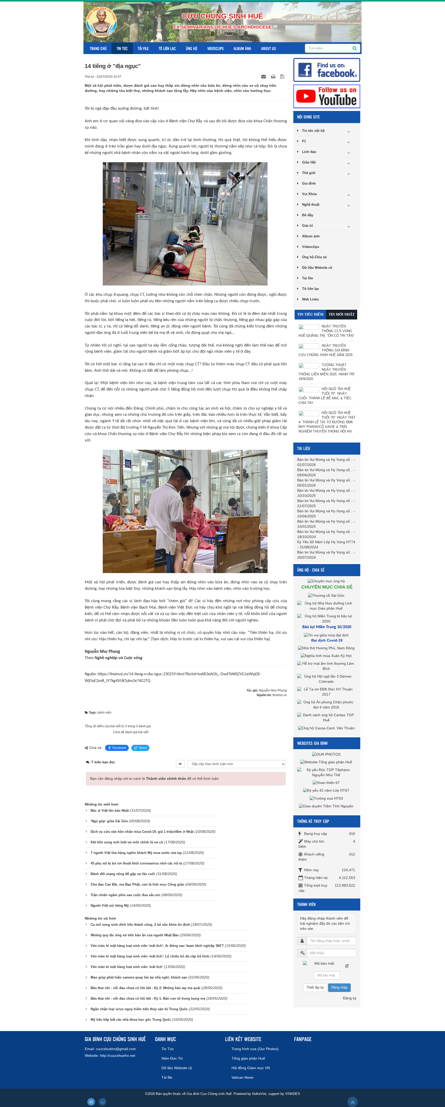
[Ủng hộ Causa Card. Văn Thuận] (327, 728)
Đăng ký (349, 998)
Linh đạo (309, 152)
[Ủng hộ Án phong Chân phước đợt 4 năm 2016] (326, 705)
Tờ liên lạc (167, 48)
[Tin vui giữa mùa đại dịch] (327, 635)
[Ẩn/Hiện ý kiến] (180, 764)
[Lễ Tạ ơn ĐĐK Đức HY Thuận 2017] (326, 692)
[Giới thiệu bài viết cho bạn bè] (264, 76)
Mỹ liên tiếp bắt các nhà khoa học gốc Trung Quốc (131, 1020)
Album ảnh (242, 48)
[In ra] (274, 76)
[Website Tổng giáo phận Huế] (326, 762)
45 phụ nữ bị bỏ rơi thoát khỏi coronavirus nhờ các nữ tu (136, 863)
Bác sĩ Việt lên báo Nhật (110, 810)
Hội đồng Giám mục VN (251, 1068)
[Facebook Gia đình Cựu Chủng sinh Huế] (326, 69)
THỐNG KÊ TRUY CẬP (313, 821)
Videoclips (215, 48)
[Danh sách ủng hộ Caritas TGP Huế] (326, 717)
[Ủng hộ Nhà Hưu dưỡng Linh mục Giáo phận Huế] (326, 605)
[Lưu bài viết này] (283, 76)
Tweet (143, 748)
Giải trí (307, 226)
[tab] (310, 314)
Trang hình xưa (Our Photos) (255, 1049)
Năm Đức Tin (172, 1058)
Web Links (310, 299)
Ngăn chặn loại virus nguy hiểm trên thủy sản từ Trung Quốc (139, 1009)
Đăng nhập (339, 987)
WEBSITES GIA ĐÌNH (312, 743)
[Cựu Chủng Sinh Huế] (101, 22)
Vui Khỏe (309, 194)
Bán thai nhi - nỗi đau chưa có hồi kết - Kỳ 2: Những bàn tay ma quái (145, 988)
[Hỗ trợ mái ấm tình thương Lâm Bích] (326, 666)
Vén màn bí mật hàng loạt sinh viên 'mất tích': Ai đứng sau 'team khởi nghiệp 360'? (157, 946)
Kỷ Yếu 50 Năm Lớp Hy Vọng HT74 (326, 542)
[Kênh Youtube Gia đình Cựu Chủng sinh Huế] (326, 96)
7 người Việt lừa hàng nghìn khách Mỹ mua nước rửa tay (136, 853)
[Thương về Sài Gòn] (327, 595)
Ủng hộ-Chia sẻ (314, 257)
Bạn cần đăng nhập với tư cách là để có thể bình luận (154, 778)
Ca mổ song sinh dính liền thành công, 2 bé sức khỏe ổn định (140, 925)
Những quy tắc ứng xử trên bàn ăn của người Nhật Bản (135, 935)
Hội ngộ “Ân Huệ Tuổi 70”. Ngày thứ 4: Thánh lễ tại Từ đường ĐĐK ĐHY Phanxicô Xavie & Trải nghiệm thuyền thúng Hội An (326, 422)
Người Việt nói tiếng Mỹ (110, 905)
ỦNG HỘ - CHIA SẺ (310, 570)
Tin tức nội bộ (313, 131)
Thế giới (308, 173)
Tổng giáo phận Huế (248, 1058)
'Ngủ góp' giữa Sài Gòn (109, 821)
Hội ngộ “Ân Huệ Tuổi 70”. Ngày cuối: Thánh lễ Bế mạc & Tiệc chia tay (325, 396)
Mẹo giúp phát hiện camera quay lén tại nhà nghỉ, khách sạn (139, 977)
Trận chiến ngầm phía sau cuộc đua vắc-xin (125, 895)
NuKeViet (259, 1094)
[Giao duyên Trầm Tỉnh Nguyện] (327, 806)
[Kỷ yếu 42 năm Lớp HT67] (326, 790)
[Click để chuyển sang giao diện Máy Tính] (102, 1102)
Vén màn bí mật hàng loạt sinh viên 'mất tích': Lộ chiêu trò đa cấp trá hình (150, 956)
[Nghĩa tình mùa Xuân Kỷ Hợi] (327, 656)
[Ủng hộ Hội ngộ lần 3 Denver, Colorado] (326, 679)
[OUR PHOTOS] (327, 754)
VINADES (292, 1094)
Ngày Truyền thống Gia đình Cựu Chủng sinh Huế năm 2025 (325, 350)
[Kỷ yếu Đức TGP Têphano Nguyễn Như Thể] (326, 772)
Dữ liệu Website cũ (317, 268)
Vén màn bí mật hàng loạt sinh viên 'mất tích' (127, 967)
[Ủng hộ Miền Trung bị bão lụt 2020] (326, 618)
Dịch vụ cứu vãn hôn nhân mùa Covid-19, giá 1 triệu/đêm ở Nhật (142, 832)
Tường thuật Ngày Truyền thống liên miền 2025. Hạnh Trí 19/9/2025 (326, 372)
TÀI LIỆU (303, 448)
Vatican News (242, 1077)
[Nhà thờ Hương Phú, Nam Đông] (327, 648)
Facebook (119, 748)
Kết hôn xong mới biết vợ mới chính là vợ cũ (127, 842)
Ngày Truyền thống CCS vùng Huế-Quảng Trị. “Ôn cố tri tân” (326, 331)
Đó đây (307, 215)
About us (268, 48)
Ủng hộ (191, 48)
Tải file (143, 48)
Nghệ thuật (310, 204)
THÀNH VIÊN (306, 904)
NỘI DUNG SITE (308, 117)
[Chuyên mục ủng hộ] (327, 581)
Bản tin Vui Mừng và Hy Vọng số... (325, 459)
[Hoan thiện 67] (327, 783)
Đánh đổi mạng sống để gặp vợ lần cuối (123, 874)
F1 (304, 141)
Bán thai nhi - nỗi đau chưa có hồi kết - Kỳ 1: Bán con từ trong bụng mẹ (148, 998)
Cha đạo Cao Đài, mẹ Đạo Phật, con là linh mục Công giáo (137, 884)
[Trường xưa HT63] (327, 798)
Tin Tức (122, 48)
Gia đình (309, 183)
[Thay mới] (346, 966)
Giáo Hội (309, 162)
